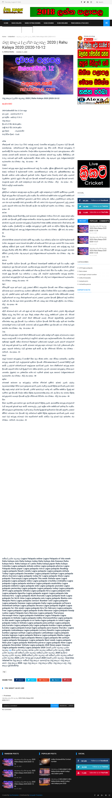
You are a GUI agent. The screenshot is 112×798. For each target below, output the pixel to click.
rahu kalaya (16, 23)
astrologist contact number (88, 274)
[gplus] (102, 795)
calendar (27, 29)
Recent (83, 221)
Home (6, 23)
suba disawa (49, 23)
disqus (71, 705)
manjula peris (83, 281)
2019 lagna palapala (85, 268)
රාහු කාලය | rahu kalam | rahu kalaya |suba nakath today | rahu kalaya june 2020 (61, 781)
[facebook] (81, 2)
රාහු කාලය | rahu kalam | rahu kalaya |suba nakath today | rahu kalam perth (61, 771)
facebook (63, 705)
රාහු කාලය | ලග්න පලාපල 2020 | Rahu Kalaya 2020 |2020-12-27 (98, 239)
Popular (94, 221)
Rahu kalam (83, 271)
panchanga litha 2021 (80, 23)
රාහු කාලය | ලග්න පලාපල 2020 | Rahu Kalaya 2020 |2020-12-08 (24, 784)
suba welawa (62, 23)
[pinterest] (88, 2)
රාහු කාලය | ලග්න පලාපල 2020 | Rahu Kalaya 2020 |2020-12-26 (98, 250)
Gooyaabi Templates (35, 795)
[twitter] (84, 2)
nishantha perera (85, 284)
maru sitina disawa (32, 23)
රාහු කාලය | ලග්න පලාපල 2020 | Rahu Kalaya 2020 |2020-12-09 (24, 773)
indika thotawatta (85, 278)
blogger (55, 705)
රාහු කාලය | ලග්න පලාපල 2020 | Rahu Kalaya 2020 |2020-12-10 (24, 762)
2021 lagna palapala (12, 29)
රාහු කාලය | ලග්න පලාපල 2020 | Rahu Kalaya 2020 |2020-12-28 (98, 228)
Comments (104, 221)
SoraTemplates (14, 795)
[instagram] (91, 2)
